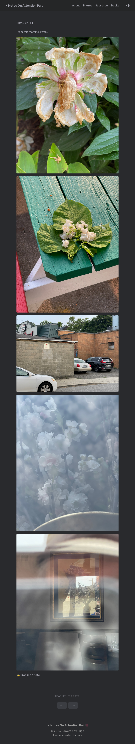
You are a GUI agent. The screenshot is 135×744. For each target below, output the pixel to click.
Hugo (81, 731)
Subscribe (101, 5)
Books (115, 5)
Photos (87, 5)
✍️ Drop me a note (28, 675)
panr (79, 735)
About (76, 5)
